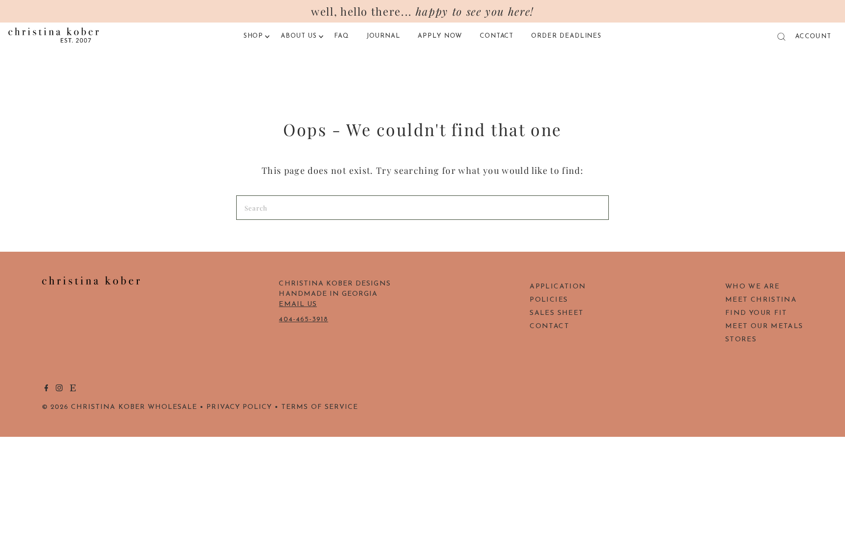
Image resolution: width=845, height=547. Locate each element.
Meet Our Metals (764, 326)
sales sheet (556, 313)
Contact (497, 36)
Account (813, 36)
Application (558, 286)
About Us (299, 36)
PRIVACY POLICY (239, 407)
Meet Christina (761, 300)
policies (549, 300)
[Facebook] (46, 389)
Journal (383, 36)
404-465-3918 (303, 319)
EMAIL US (297, 304)
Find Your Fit (756, 313)
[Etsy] (73, 389)
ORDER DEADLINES (566, 36)
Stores (740, 339)
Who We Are (752, 286)
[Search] (781, 36)
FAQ (341, 36)
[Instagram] (59, 389)
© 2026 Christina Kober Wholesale (120, 407)
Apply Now (440, 36)
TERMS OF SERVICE (319, 407)
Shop (254, 36)
